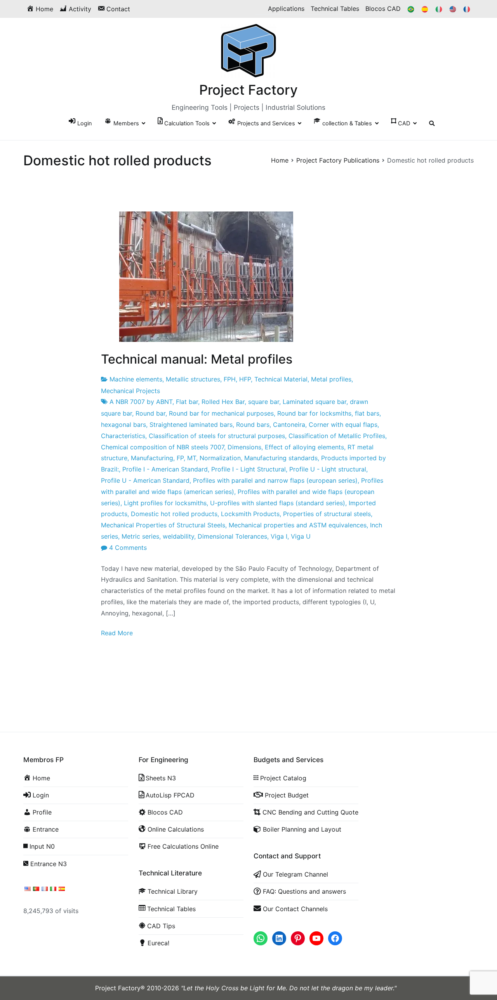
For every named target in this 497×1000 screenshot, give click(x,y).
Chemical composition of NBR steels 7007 (162, 447)
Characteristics (123, 436)
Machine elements (135, 379)
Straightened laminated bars (191, 424)
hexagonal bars (123, 424)
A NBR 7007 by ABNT (140, 402)
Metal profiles (331, 379)
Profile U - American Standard (145, 480)
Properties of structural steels (327, 514)
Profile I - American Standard (165, 469)
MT (191, 458)
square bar (263, 402)
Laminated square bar (314, 402)
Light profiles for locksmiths (165, 503)
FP (180, 458)
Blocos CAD (383, 8)
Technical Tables (335, 8)
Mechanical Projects (130, 391)
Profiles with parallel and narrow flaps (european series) (275, 480)
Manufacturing (152, 458)
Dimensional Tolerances (232, 536)
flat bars (367, 413)
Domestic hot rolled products (174, 514)
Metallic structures (193, 379)
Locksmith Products (250, 514)
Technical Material (281, 379)
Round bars (252, 424)
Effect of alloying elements (304, 447)
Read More (117, 633)
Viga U (301, 536)
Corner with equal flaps (343, 424)
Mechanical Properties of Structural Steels (163, 525)
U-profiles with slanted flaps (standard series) (277, 503)
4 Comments (128, 547)
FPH (230, 379)
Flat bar (187, 402)
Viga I (279, 536)
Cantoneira (289, 424)
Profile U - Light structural (327, 469)
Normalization (220, 458)
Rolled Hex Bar (223, 402)
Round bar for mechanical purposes (221, 413)
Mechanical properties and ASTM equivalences (298, 525)
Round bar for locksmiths (314, 413)
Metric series (140, 536)
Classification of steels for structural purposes (217, 436)
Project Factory (248, 89)
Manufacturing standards (281, 458)
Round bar (150, 413)
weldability (178, 536)
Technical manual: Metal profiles (196, 359)
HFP (245, 379)
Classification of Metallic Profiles (336, 436)
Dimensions (244, 447)
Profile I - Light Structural (248, 469)
